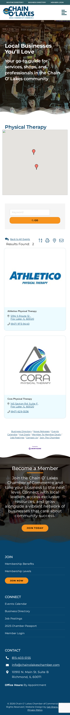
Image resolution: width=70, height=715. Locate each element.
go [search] (36, 220)
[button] (36, 167)
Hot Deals (24, 434)
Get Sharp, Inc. (55, 707)
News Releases (41, 431)
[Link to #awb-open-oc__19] (64, 13)
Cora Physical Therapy (19, 399)
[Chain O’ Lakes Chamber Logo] (18, 7)
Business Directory (21, 431)
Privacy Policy (35, 710)
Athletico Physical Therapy (22, 311)
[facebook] (30, 691)
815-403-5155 (21, 658)
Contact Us (32, 437)
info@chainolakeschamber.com (36, 665)
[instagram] (35, 691)
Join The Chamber (50, 437)
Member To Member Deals (46, 434)
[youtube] (40, 691)
